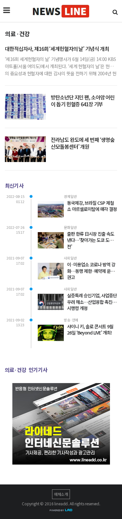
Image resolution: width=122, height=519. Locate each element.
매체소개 (61, 494)
